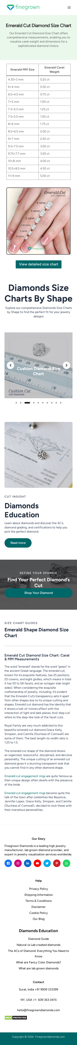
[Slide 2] (21, 403)
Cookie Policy (38, 913)
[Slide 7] (47, 403)
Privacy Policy (38, 889)
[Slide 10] (60, 403)
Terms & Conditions (38, 901)
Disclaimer (38, 907)
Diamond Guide (38, 939)
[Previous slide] (10, 365)
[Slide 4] (34, 403)
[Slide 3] (27, 403)
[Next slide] (66, 365)
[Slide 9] (56, 403)
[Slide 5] (38, 403)
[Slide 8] (52, 403)
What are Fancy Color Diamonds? (38, 962)
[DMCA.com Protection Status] (38, 1017)
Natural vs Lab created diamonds (38, 945)
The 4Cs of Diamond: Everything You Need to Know (38, 953)
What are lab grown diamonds (38, 968)
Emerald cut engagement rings (24, 776)
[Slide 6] (43, 403)
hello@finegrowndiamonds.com (38, 1010)
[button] (18, 543)
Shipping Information (38, 895)
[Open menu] (69, 7)
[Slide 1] (16, 403)
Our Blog (38, 919)
